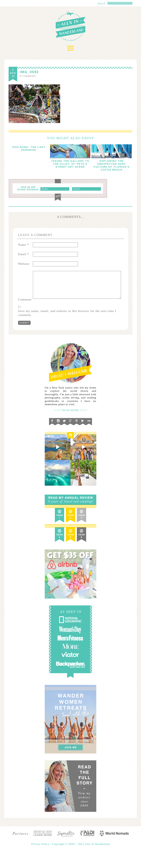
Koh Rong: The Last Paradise (28, 148)
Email (23, 254)
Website (23, 263)
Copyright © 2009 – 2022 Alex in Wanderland (81, 844)
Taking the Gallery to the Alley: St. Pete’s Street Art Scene (70, 164)
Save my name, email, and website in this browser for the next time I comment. (67, 313)
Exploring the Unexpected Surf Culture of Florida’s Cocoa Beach (111, 165)
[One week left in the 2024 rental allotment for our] (83, 447)
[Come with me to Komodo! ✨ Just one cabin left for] (57, 447)
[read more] (70, 151)
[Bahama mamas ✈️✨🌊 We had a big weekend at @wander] (57, 473)
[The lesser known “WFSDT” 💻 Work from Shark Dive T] (83, 473)
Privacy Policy (40, 844)
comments (28, 75)
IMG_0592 (29, 72)
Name (23, 244)
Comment (24, 299)
